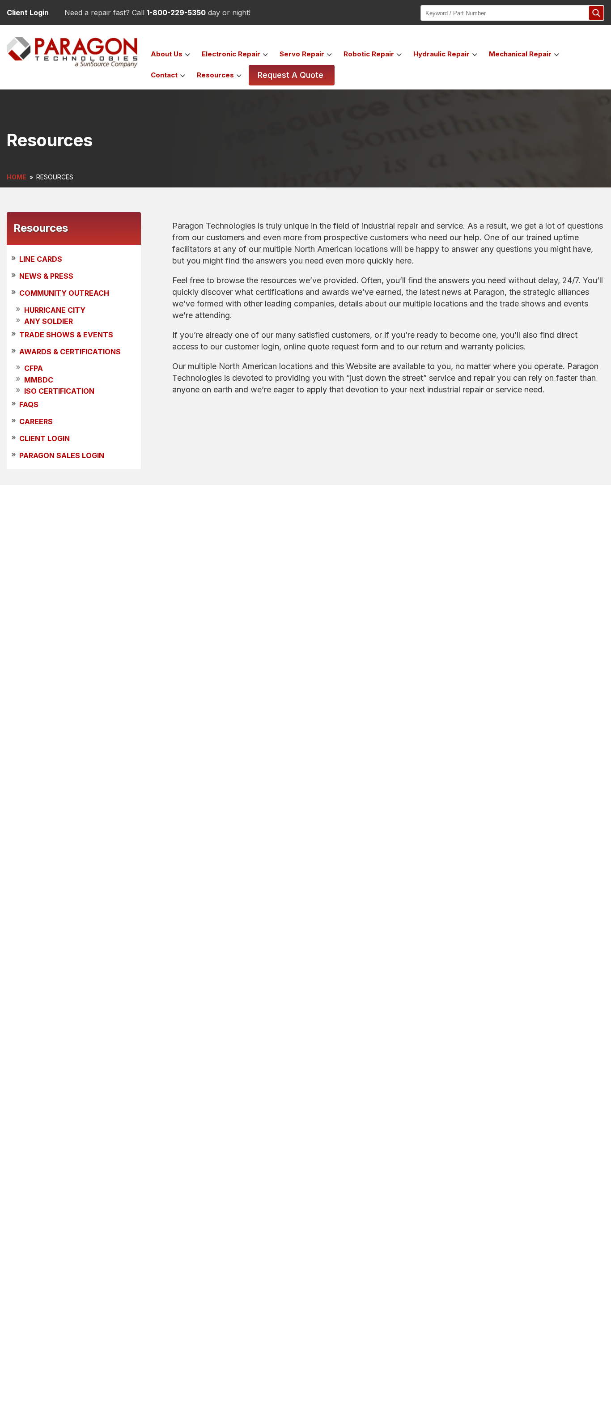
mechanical (520, 54)
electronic (231, 54)
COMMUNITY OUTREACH (64, 293)
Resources (215, 75)
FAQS (28, 404)
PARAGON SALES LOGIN (61, 455)
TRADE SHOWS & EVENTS (66, 334)
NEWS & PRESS (46, 276)
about (166, 54)
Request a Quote (290, 75)
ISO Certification (59, 391)
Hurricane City (54, 310)
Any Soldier (48, 321)
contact (164, 75)
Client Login (28, 12)
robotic (369, 54)
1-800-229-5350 (176, 12)
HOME (16, 177)
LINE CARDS (40, 259)
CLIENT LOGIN (44, 438)
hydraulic (441, 54)
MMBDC (38, 379)
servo (302, 54)
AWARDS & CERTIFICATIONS (70, 351)
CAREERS (36, 421)
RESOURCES (54, 177)
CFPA (33, 368)
